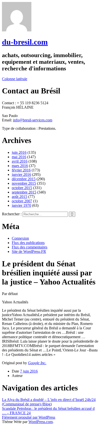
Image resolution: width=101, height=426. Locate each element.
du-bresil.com (25, 42)
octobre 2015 (22, 188)
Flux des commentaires (29, 247)
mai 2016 (19, 157)
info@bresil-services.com (32, 120)
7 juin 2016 (29, 371)
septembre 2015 (24, 192)
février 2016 (21, 170)
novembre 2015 (24, 183)
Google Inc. (37, 363)
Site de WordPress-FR (29, 251)
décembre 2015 (24, 179)
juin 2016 (19, 152)
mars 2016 (20, 166)
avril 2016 (19, 161)
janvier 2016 (21, 174)
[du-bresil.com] (16, 30)
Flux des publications (28, 243)
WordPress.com (40, 422)
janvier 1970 (21, 205)
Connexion (20, 238)
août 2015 (19, 196)
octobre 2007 (22, 201)
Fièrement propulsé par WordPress (28, 417)
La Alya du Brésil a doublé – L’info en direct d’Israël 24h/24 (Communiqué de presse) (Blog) (49, 402)
